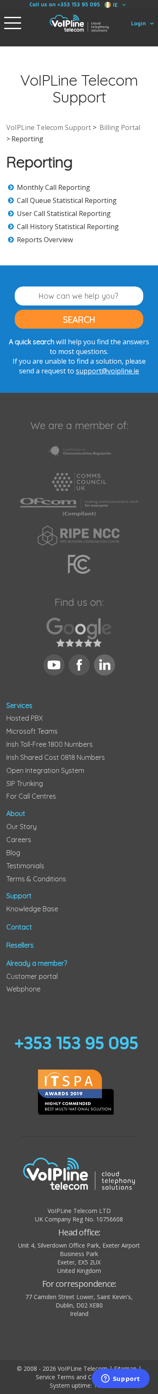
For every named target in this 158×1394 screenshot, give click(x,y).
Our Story (21, 826)
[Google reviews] (79, 633)
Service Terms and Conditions (76, 1377)
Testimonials (25, 866)
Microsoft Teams (32, 731)
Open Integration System (45, 770)
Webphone (23, 989)
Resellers (20, 945)
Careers (18, 839)
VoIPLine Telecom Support (48, 127)
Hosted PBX (24, 718)
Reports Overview (45, 239)
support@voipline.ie (107, 371)
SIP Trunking (24, 783)
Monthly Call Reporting (53, 187)
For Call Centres (31, 796)
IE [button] (115, 4)
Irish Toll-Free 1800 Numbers (49, 744)
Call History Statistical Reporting (68, 226)
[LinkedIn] (104, 664)
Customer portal (32, 976)
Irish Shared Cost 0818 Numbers (55, 757)
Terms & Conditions (36, 879)
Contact (19, 927)
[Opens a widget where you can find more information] (120, 1379)
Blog (13, 852)
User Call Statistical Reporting (64, 213)
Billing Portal (119, 127)
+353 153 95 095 (76, 1043)
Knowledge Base (32, 909)
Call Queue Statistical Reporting (67, 200)
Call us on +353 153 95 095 (64, 4)
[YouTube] (54, 664)
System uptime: (79, 1385)
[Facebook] (79, 664)
